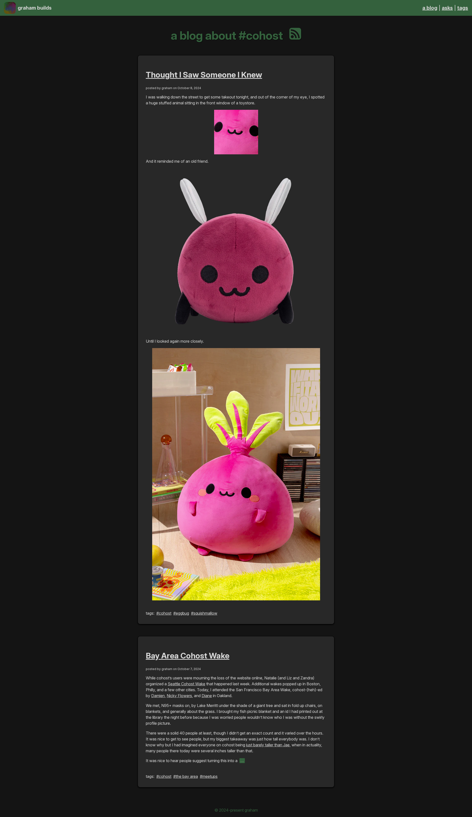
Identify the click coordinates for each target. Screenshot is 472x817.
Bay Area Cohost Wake (187, 655)
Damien (158, 695)
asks (447, 8)
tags (462, 8)
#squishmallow (204, 613)
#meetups (209, 776)
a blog (429, 8)
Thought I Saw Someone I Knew (204, 75)
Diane (207, 695)
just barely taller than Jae (268, 744)
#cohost (163, 613)
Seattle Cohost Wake (186, 683)
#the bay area (185, 776)
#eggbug (181, 613)
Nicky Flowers (179, 695)
